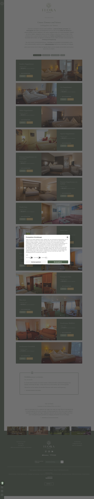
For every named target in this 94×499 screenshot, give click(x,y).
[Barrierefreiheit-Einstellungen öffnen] (2, 483)
